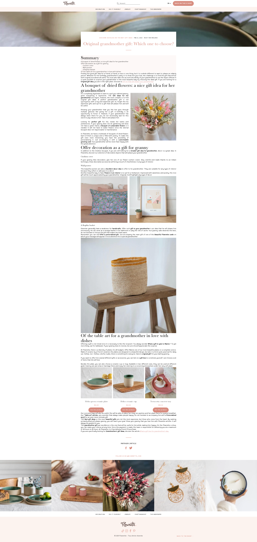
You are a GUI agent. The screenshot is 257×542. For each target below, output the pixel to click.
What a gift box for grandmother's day (154, 431)
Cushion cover (88, 65)
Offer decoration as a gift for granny (94, 63)
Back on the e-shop (183, 3)
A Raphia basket (89, 70)
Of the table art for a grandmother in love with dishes (101, 72)
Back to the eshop (184, 536)
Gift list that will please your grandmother (138, 82)
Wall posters (87, 68)
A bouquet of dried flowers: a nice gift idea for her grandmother (104, 61)
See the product (96, 410)
